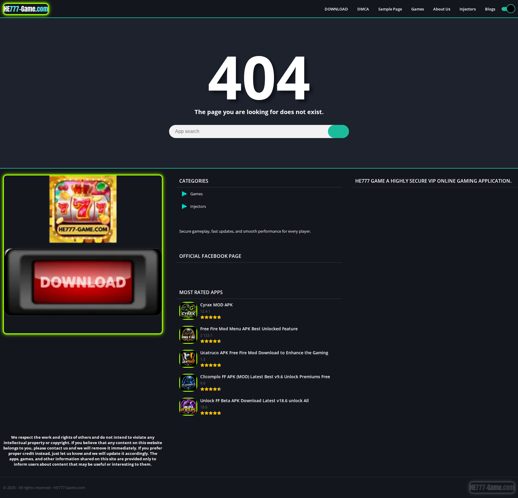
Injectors (468, 9)
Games (417, 9)
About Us (441, 9)
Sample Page (390, 9)
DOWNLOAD (336, 9)
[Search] (338, 131)
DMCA (363, 9)
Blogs (490, 9)
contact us (57, 448)
